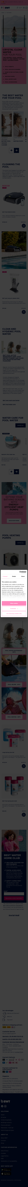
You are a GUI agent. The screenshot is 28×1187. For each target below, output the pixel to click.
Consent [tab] (5, 576)
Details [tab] (14, 576)
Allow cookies (14, 603)
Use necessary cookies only (14, 613)
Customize (13, 608)
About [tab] (23, 576)
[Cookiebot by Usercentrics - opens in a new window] (19, 572)
